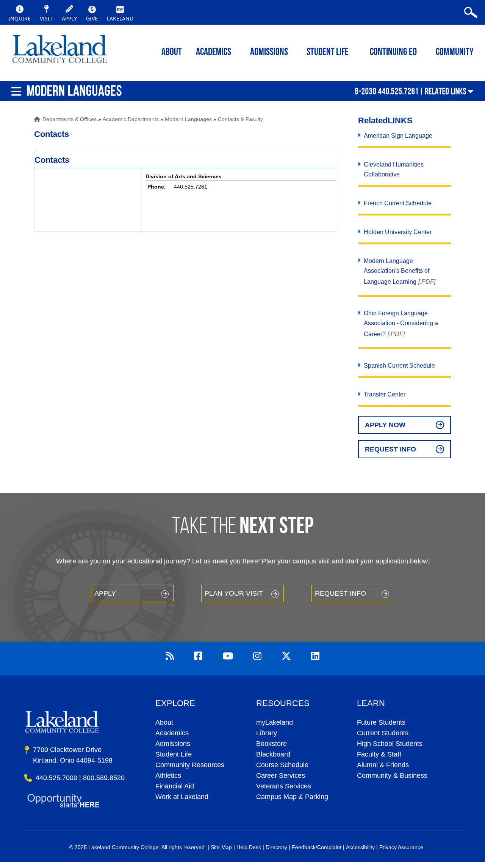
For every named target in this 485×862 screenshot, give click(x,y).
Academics (172, 733)
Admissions (269, 52)
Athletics (168, 775)
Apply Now (385, 425)
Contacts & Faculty (240, 119)
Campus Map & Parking (292, 797)
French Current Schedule (398, 203)
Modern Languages (188, 119)
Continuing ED (393, 52)
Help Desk (248, 847)
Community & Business (392, 775)
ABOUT (171, 52)
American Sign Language (398, 135)
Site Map (221, 847)
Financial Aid (174, 786)
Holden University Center (398, 232)
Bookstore (271, 743)
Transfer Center (384, 394)
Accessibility (360, 847)
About (164, 722)
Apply (105, 593)
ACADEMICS (213, 52)
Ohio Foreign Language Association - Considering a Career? (401, 323)
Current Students (382, 733)
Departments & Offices (69, 119)
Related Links (445, 91)
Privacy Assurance (401, 847)
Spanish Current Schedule (399, 365)
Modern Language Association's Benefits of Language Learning (396, 271)
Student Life (328, 52)
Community (455, 52)
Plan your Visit (234, 593)
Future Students (381, 722)
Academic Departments (131, 119)
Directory (276, 847)
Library (266, 733)
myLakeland (59, 51)
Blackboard (273, 754)
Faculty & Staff (379, 754)
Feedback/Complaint (316, 847)
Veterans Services (283, 786)
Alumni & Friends (383, 765)
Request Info (390, 449)
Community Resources (189, 765)
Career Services (280, 775)
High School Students (389, 743)
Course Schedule (282, 765)
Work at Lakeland (181, 797)
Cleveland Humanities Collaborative (394, 169)
